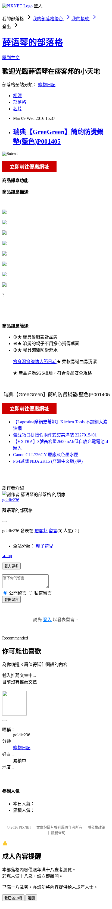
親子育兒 (44, 546)
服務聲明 (58, 833)
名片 (17, 108)
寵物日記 (46, 84)
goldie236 (10, 499)
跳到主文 (11, 57)
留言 (53, 530)
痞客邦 (41, 530)
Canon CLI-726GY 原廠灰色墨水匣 (45, 454)
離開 (31, 898)
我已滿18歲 (13, 898)
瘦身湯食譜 (24, 361)
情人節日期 (46, 361)
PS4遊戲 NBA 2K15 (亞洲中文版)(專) (48, 461)
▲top (7, 555)
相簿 (17, 95)
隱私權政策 (96, 827)
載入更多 (11, 566)
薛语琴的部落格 (32, 42)
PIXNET (25, 827)
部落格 (19, 102)
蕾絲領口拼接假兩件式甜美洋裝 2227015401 (55, 435)
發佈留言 (11, 600)
